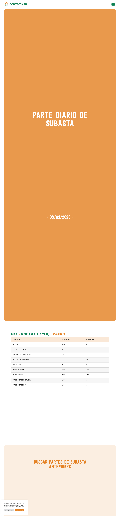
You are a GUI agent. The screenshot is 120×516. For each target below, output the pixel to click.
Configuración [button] (9, 510)
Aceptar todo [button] (19, 510)
